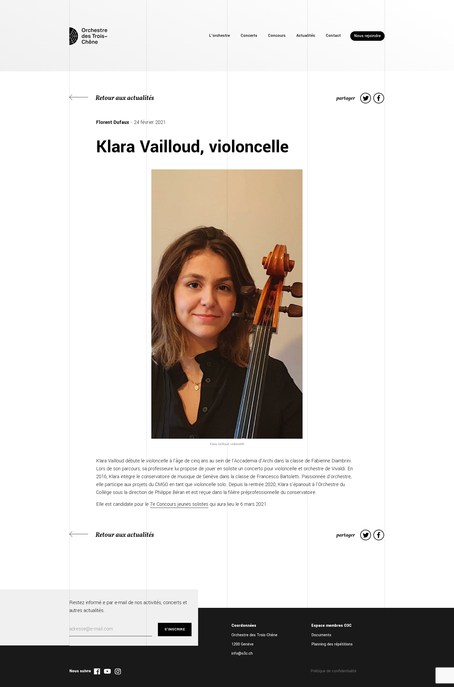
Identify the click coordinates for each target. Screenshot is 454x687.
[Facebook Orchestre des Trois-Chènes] (96, 671)
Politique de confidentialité (334, 671)
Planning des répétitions (332, 644)
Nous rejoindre (367, 36)
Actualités (305, 35)
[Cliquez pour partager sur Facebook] (379, 98)
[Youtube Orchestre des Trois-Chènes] (107, 671)
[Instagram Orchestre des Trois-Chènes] (117, 671)
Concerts (249, 35)
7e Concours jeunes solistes (179, 504)
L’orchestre (219, 35)
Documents (321, 635)
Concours (277, 35)
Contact (333, 35)
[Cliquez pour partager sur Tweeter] (366, 98)
